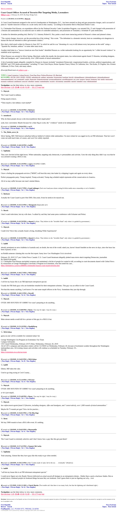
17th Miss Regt (33, 413)
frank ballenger (33, 188)
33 (2, 359)
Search (9, 3)
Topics (104, 3)
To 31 (23, 431)
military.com (22, 70)
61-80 (27, 87)
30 (2, 293)
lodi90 (30, 145)
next (39, 87)
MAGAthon (32, 273)
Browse (3, 3)
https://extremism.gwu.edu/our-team (14, 352)
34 (2, 380)
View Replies (30, 112)
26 (2, 205)
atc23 (30, 126)
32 (2, 326)
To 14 (23, 295)
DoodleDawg (32, 326)
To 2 (22, 128)
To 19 (23, 223)
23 (2, 145)
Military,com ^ (6, 15)
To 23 (23, 274)
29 (2, 273)
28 (2, 238)
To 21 (23, 207)
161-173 (35, 87)
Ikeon (30, 310)
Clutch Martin (33, 485)
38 (2, 446)
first (2, 87)
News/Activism (111, 2)
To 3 (22, 166)
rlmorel (30, 221)
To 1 (22, 112)
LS (29, 463)
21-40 (17, 87)
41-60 (22, 87)
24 (2, 164)
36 (2, 413)
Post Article (112, 3)
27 (2, 221)
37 (2, 429)
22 (2, 126)
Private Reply (15, 112)
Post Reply (5, 112)
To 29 (23, 361)
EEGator (31, 380)
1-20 (12, 87)
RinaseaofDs (32, 429)
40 (2, 485)
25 (2, 188)
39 (2, 463)
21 (2, 110)
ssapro (30, 164)
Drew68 (31, 293)
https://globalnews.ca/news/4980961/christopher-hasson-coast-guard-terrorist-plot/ (30, 266)
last (43, 87)
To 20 (23, 147)
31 (2, 310)
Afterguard (32, 205)
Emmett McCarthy (34, 446)
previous (7, 87)
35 (2, 396)
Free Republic (6, 2)
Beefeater (31, 110)
